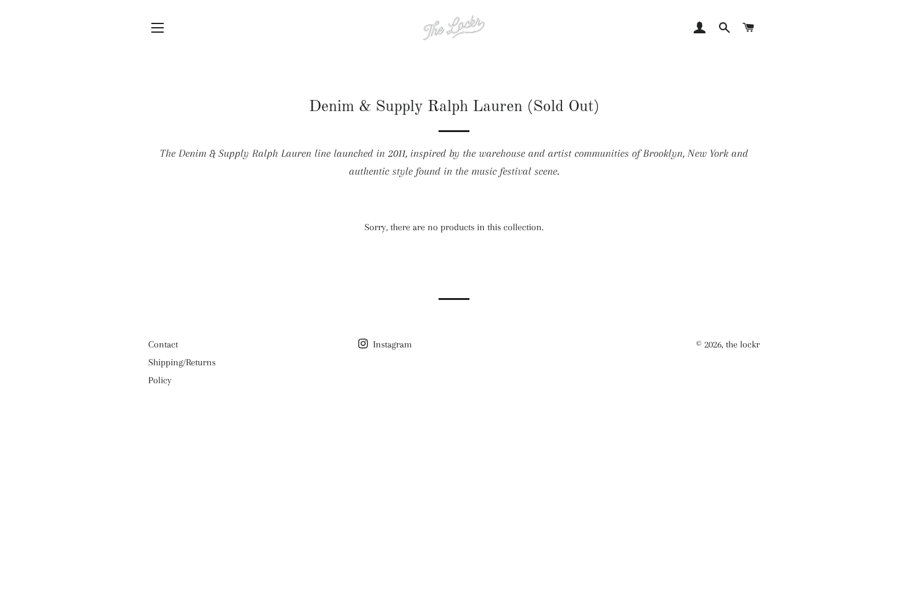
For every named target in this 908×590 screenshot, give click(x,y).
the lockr (743, 344)
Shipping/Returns (182, 362)
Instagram (391, 344)
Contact (163, 344)
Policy (160, 380)
